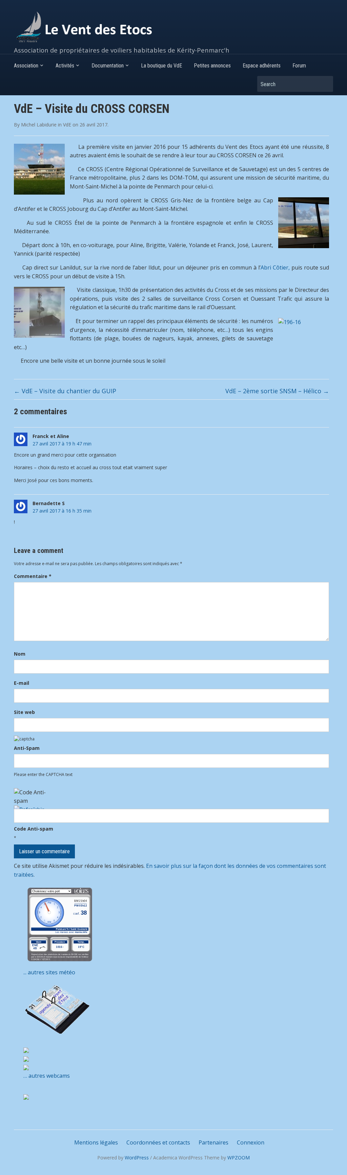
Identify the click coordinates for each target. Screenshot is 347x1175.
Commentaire (33, 576)
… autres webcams (46, 1075)
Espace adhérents (262, 65)
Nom (19, 654)
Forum (299, 65)
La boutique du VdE (161, 65)
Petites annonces (212, 65)
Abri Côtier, (275, 267)
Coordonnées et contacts (158, 1142)
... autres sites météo (49, 972)
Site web (24, 712)
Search (325, 84)
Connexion (250, 1142)
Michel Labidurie (39, 124)
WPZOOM (238, 1157)
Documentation (107, 65)
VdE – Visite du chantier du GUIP (65, 391)
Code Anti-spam (33, 828)
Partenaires (213, 1142)
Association (26, 65)
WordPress (137, 1157)
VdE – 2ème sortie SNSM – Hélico (277, 391)
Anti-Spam (27, 748)
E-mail (21, 683)
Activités (65, 65)
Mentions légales (96, 1142)
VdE (67, 124)
